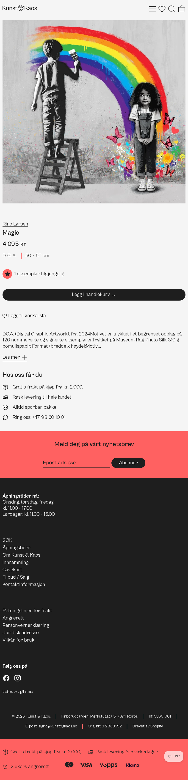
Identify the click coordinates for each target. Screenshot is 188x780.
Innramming (16, 562)
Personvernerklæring (26, 625)
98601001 (162, 716)
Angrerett (13, 618)
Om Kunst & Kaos (21, 555)
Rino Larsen (15, 224)
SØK (7, 540)
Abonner (128, 463)
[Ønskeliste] (162, 9)
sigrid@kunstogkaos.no (58, 726)
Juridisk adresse (21, 633)
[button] (171, 9)
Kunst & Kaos (38, 716)
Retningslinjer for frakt (27, 611)
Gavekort (12, 570)
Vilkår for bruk (18, 640)
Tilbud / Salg (16, 577)
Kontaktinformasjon (24, 584)
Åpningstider (16, 548)
